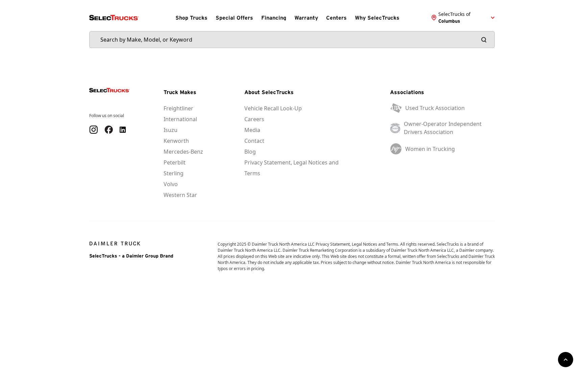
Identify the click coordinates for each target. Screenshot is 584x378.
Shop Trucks (191, 18)
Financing (273, 18)
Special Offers (234, 18)
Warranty (306, 18)
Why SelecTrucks (377, 18)
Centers (336, 18)
